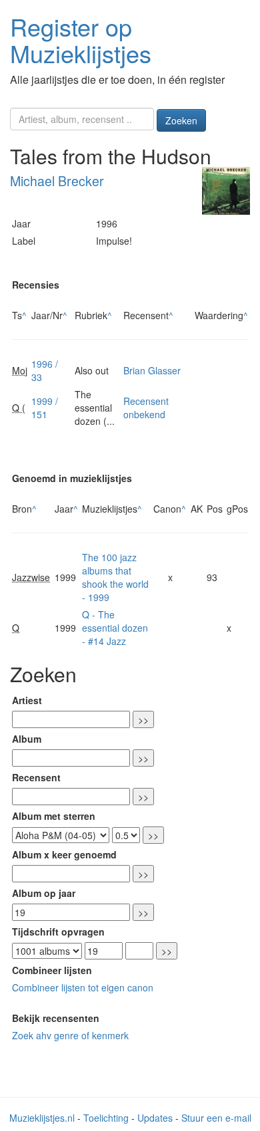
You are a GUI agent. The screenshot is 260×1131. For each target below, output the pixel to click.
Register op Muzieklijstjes (80, 39)
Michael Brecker (57, 181)
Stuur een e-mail (216, 1117)
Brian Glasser (152, 370)
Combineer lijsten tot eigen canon (82, 987)
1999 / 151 (44, 407)
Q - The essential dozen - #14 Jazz (115, 628)
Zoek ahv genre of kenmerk (70, 1035)
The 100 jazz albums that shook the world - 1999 (115, 577)
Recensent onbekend (146, 407)
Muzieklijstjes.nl (42, 1117)
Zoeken (181, 120)
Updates (155, 1117)
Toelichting (106, 1117)
